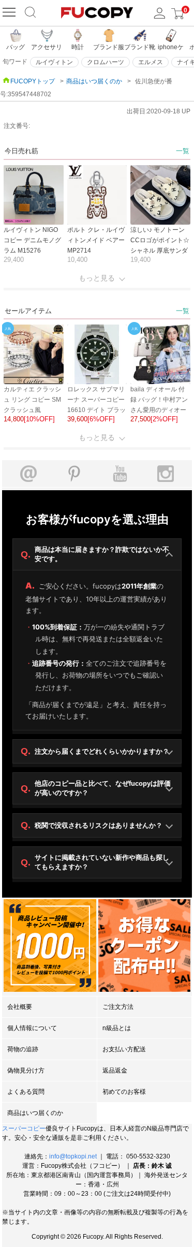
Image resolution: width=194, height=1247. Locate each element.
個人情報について (32, 1028)
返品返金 (114, 1070)
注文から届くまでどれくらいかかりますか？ (95, 751)
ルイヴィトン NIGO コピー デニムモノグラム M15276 (32, 240)
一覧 (182, 151)
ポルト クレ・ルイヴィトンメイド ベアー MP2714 (96, 240)
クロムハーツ (105, 62)
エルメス (150, 62)
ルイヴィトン (54, 62)
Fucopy (93, 1236)
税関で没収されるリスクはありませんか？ (91, 825)
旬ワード (15, 61)
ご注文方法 (117, 1006)
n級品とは (116, 1028)
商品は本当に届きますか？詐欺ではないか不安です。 (95, 554)
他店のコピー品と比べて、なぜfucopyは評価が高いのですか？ (96, 788)
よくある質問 (25, 1091)
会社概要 (19, 1006)
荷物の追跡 (22, 1049)
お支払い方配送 (124, 1049)
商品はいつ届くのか (94, 81)
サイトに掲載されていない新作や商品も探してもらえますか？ (95, 862)
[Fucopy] (10, 13)
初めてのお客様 (124, 1091)
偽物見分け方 (25, 1070)
